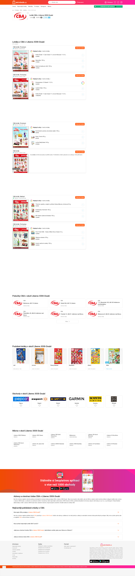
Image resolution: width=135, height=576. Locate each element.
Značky (14, 551)
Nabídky (30, 6)
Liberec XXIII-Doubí (34, 512)
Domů (14, 6)
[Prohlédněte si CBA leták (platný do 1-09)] (20, 137)
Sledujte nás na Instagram (44, 549)
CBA (21, 10)
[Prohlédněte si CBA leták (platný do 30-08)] (20, 210)
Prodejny (36, 6)
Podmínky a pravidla (50, 566)
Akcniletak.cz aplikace (17, 553)
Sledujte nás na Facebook (44, 547)
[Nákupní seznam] (121, 2)
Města (49, 6)
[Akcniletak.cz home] (19, 2)
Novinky (14, 558)
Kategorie (43, 6)
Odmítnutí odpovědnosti (40, 566)
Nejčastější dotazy (16, 546)
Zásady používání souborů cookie (79, 566)
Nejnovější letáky (22, 6)
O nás (13, 555)
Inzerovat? (14, 548)
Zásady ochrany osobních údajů (63, 566)
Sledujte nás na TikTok (43, 553)
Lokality (25, 10)
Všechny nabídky (16, 549)
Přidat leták (14, 556)
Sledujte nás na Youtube (43, 551)
